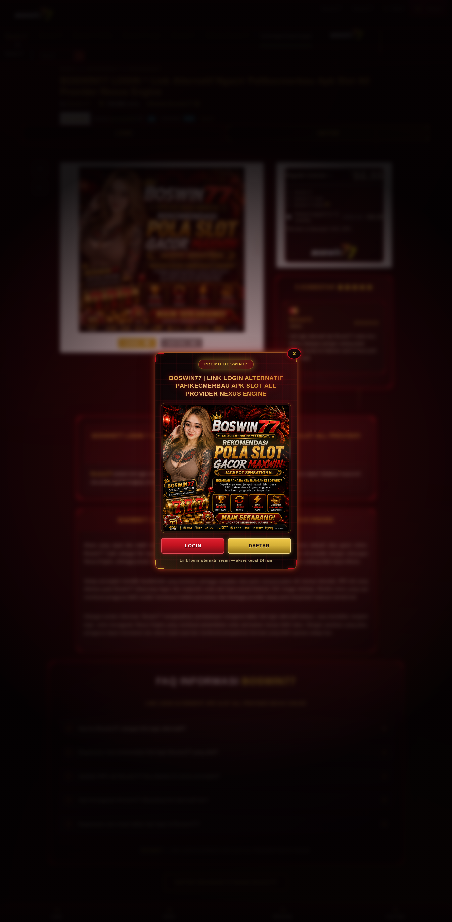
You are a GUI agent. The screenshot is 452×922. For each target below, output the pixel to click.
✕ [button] (294, 354)
